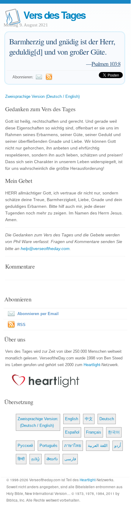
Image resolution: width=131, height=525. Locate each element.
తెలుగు (52, 459)
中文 (89, 419)
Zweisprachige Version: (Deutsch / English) (38, 422)
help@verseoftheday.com (45, 248)
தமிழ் (35, 459)
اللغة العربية (98, 445)
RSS (21, 324)
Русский (25, 445)
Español (72, 432)
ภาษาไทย (72, 445)
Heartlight (92, 364)
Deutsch (106, 419)
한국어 (114, 432)
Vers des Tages (54, 15)
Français (93, 432)
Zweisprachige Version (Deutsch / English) (42, 96)
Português (48, 445)
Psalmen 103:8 (105, 63)
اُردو (117, 445)
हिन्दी (21, 459)
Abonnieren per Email (38, 313)
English (71, 419)
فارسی (70, 459)
